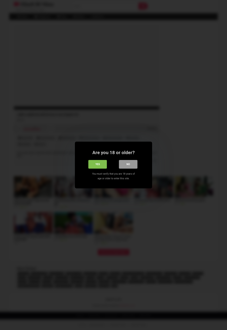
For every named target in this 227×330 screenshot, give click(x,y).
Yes (97, 164)
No (128, 164)
